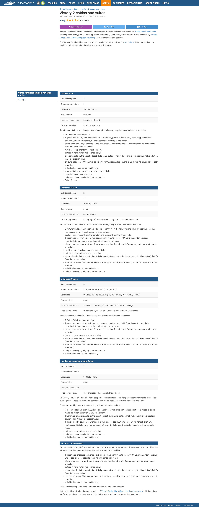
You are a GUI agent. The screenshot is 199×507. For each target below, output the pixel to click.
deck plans (129, 42)
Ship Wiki (110, 27)
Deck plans (93, 3)
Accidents (118, 3)
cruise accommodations (145, 31)
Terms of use (188, 505)
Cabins (106, 3)
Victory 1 (21, 99)
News (166, 3)
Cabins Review (77, 27)
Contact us (161, 505)
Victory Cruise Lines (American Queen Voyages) (122, 491)
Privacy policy (174, 505)
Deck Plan (143, 27)
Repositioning (134, 3)
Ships (63, 3)
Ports (72, 3)
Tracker (52, 3)
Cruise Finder (152, 3)
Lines (81, 3)
